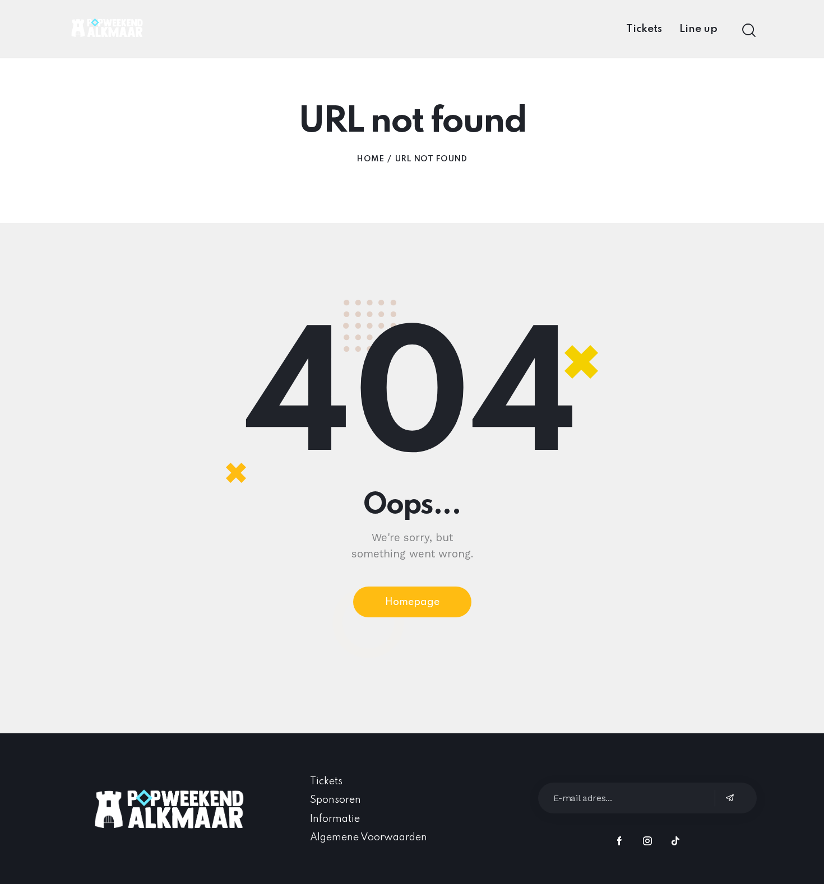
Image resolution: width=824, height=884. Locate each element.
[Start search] (749, 30)
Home (370, 159)
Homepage (412, 602)
